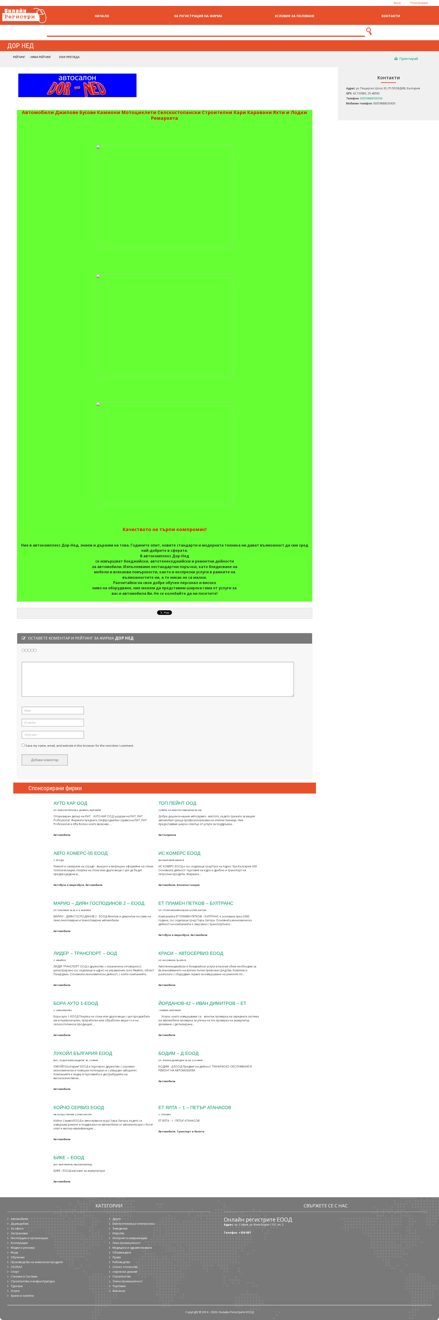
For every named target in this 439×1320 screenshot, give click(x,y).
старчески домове (124, 1272)
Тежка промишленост (127, 1281)
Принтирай (408, 58)
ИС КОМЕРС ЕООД (179, 853)
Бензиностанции (188, 885)
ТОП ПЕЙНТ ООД (177, 803)
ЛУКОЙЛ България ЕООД (83, 1053)
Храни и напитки (22, 1296)
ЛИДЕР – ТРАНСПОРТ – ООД (85, 953)
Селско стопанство (125, 1267)
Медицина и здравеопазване (132, 1248)
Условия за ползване (294, 16)
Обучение (18, 1257)
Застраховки (19, 1233)
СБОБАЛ (16, 1267)
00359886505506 (371, 98)
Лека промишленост (126, 1243)
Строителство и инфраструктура (33, 1281)
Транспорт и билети (190, 1131)
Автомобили (62, 835)
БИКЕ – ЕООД (69, 1157)
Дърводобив (19, 1224)
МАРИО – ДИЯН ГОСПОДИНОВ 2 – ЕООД (99, 903)
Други (116, 1219)
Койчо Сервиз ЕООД (79, 1107)
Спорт (15, 1272)
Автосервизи (167, 835)
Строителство (121, 1276)
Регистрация (419, 3)
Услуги (15, 1291)
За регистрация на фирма (198, 16)
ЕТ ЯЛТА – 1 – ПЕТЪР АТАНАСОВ (194, 1107)
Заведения (119, 1228)
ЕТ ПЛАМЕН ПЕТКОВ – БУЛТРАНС (195, 903)
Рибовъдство (121, 1262)
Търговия (119, 1286)
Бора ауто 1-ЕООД (76, 1003)
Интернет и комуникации (129, 1238)
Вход (397, 3)
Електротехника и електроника (133, 1224)
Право (116, 1257)
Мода (14, 1252)
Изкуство (118, 1233)
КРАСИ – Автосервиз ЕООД (190, 953)
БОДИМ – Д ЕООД (178, 1053)
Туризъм (17, 1286)
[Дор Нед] (77, 99)
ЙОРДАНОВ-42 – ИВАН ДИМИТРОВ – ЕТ (202, 1003)
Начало (102, 16)
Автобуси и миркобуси (69, 885)
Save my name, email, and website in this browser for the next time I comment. (79, 746)
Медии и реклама (23, 1248)
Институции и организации (29, 1238)
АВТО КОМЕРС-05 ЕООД (81, 853)
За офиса (17, 1228)
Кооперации (19, 1243)
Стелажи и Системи (24, 1276)
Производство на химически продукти (37, 1262)
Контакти (391, 16)
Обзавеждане (121, 1252)
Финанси (118, 1291)
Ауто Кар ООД (70, 803)
